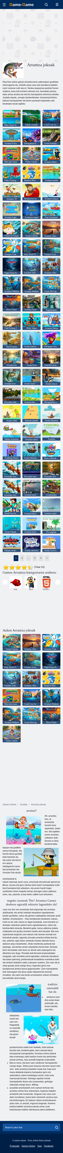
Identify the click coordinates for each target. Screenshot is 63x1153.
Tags (39, 1146)
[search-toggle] (46, 4)
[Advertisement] (47, 35)
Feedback (48, 1146)
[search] (56, 1127)
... (28, 558)
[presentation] (5, 582)
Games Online (28, 1146)
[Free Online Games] (21, 4)
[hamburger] (4, 4)
